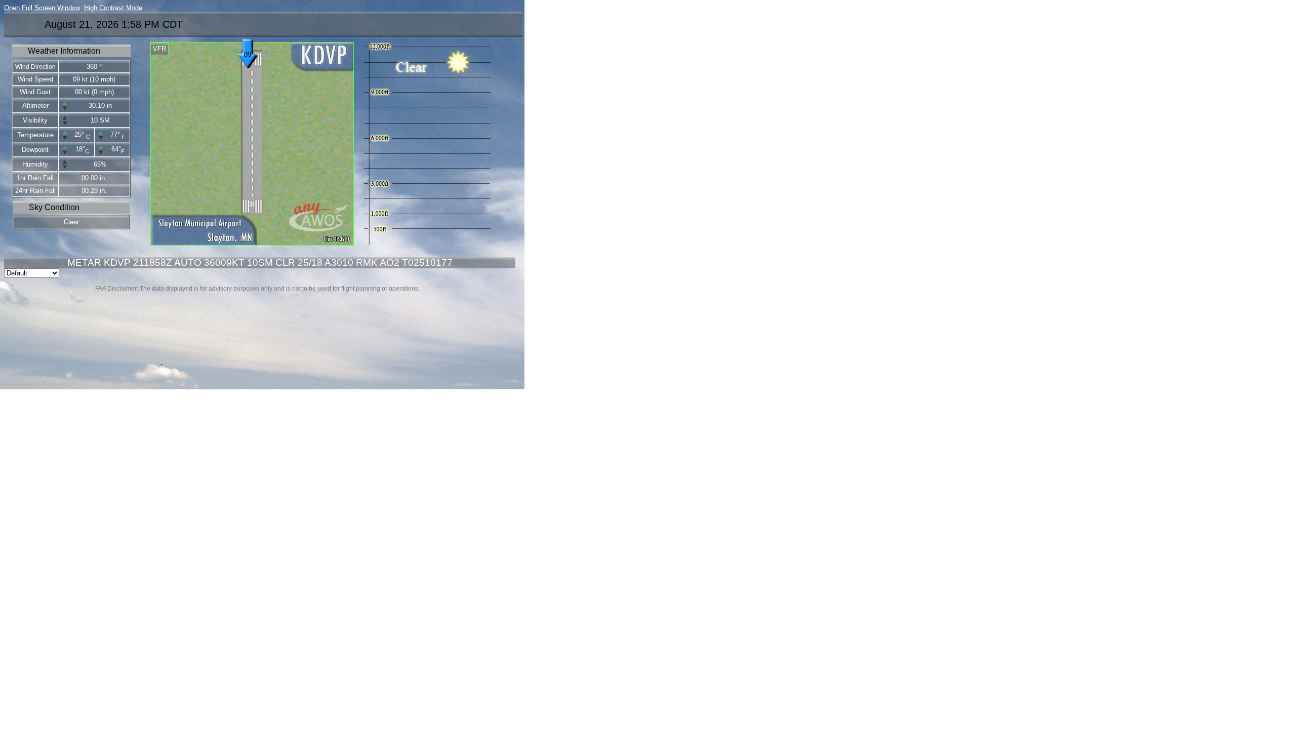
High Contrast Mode (113, 8)
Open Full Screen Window (42, 8)
